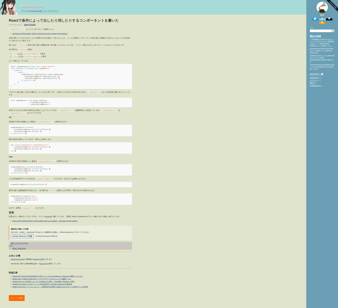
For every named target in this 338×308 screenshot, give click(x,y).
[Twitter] (315, 19)
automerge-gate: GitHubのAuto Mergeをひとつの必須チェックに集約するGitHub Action (321, 51)
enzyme (49, 216)
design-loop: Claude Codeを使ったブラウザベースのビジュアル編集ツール (41, 279)
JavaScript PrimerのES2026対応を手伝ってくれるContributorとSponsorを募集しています (322, 67)
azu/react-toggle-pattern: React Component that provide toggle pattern (40, 34)
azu (322, 14)
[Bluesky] (322, 19)
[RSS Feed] (322, 23)
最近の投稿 (315, 36)
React (14, 248)
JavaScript (314, 78)
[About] (322, 7)
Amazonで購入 (39, 259)
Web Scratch (31, 6)
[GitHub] (329, 19)
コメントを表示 (17, 298)
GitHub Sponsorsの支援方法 (46, 236)
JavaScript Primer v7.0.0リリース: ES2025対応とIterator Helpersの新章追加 (42, 284)
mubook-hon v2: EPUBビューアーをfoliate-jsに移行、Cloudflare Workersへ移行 (43, 281)
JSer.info (43, 264)
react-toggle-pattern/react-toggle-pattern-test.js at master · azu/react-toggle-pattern (45, 221)
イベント (313, 80)
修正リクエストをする (19, 243)
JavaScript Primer (17, 259)
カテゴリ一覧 (316, 74)
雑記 (311, 83)
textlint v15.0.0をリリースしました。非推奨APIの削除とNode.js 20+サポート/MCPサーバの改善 (50, 287)
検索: (312, 28)
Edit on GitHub (30, 25)
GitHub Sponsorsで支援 (22, 236)
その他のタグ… (316, 86)
